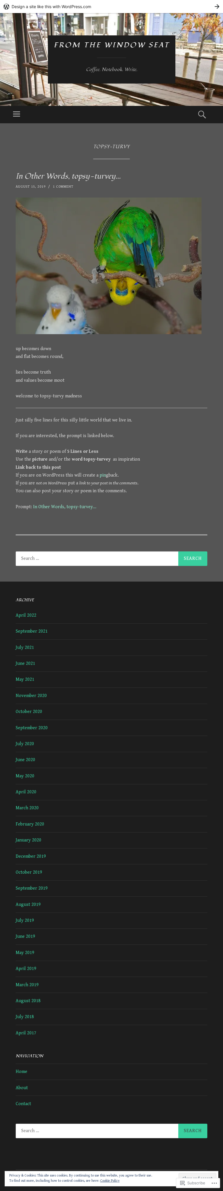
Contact (23, 1104)
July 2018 (25, 1017)
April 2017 (26, 1033)
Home (21, 1071)
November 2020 (31, 695)
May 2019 (25, 952)
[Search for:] (111, 558)
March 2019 (27, 985)
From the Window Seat (112, 45)
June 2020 (25, 760)
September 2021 (32, 631)
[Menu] (16, 114)
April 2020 (26, 792)
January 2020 (28, 840)
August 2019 (28, 904)
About (22, 1088)
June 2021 (25, 663)
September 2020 (32, 728)
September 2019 (32, 888)
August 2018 (28, 1001)
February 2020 (30, 824)
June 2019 (25, 936)
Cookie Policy (110, 1181)
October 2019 (29, 872)
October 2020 (29, 711)
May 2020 (25, 776)
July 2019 (25, 920)
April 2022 (26, 615)
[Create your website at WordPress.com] (111, 6)
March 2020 (27, 808)
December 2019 (31, 856)
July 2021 (25, 647)
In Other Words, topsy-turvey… (68, 176)
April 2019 (26, 968)
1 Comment (63, 187)
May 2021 (25, 679)
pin (103, 475)
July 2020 (25, 744)
